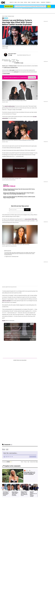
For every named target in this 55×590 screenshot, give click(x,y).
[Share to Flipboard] (14, 60)
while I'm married (6, 300)
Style (19, 2)
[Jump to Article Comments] (2, 60)
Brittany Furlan (11, 16)
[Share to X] (10, 60)
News (6, 16)
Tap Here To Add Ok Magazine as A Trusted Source (15, 77)
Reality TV (12, 2)
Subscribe (43, 2)
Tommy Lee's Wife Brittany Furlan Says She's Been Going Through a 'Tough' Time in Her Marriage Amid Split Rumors (18, 193)
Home (3, 16)
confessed (16, 71)
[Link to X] (50, 2)
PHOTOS (25, 2)
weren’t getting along (10, 106)
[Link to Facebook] (46, 2)
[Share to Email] (17, 60)
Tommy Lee (4, 65)
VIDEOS (29, 2)
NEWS (16, 2)
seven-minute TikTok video (31, 219)
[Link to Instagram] (48, 2)
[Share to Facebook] (6, 60)
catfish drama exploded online (11, 67)
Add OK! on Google (19, 62)
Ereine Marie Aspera (12, 53)
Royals (21, 2)
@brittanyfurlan (7, 250)
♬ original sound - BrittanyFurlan (11, 256)
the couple (12, 70)
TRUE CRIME (33, 2)
